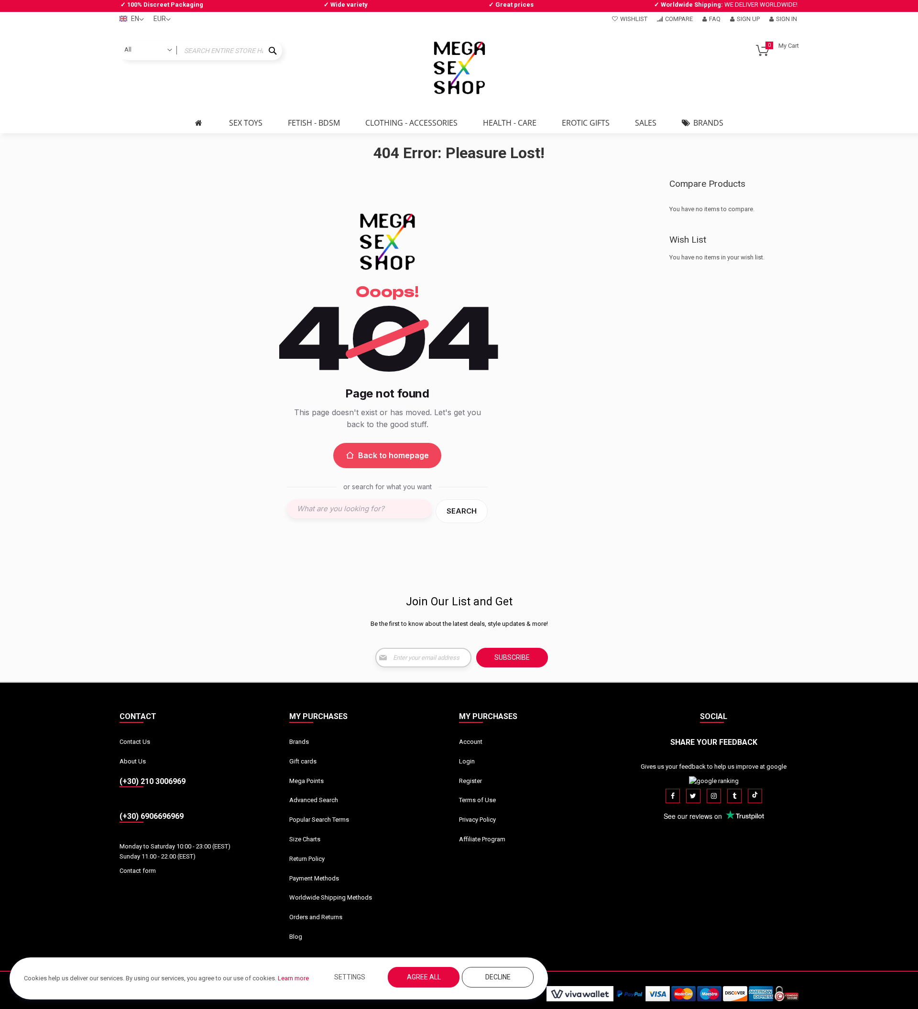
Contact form (138, 870)
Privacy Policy (477, 819)
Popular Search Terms (319, 819)
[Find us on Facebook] (673, 796)
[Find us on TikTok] (755, 796)
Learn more (293, 978)
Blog (295, 936)
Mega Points (306, 780)
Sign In (786, 18)
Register (470, 780)
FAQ (715, 18)
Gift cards (303, 761)
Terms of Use (477, 800)
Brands (299, 741)
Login (467, 761)
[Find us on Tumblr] (734, 796)
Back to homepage (393, 455)
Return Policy (307, 858)
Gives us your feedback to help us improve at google (714, 766)
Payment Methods (314, 878)
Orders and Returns (315, 917)
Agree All (424, 977)
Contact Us (135, 741)
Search (462, 510)
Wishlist (633, 18)
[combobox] (201, 50)
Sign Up (748, 18)
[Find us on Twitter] (693, 796)
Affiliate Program (482, 839)
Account (470, 741)
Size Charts (304, 839)
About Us (133, 761)
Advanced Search (313, 800)
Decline (498, 977)
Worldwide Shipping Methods (330, 897)
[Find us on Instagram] (714, 796)
